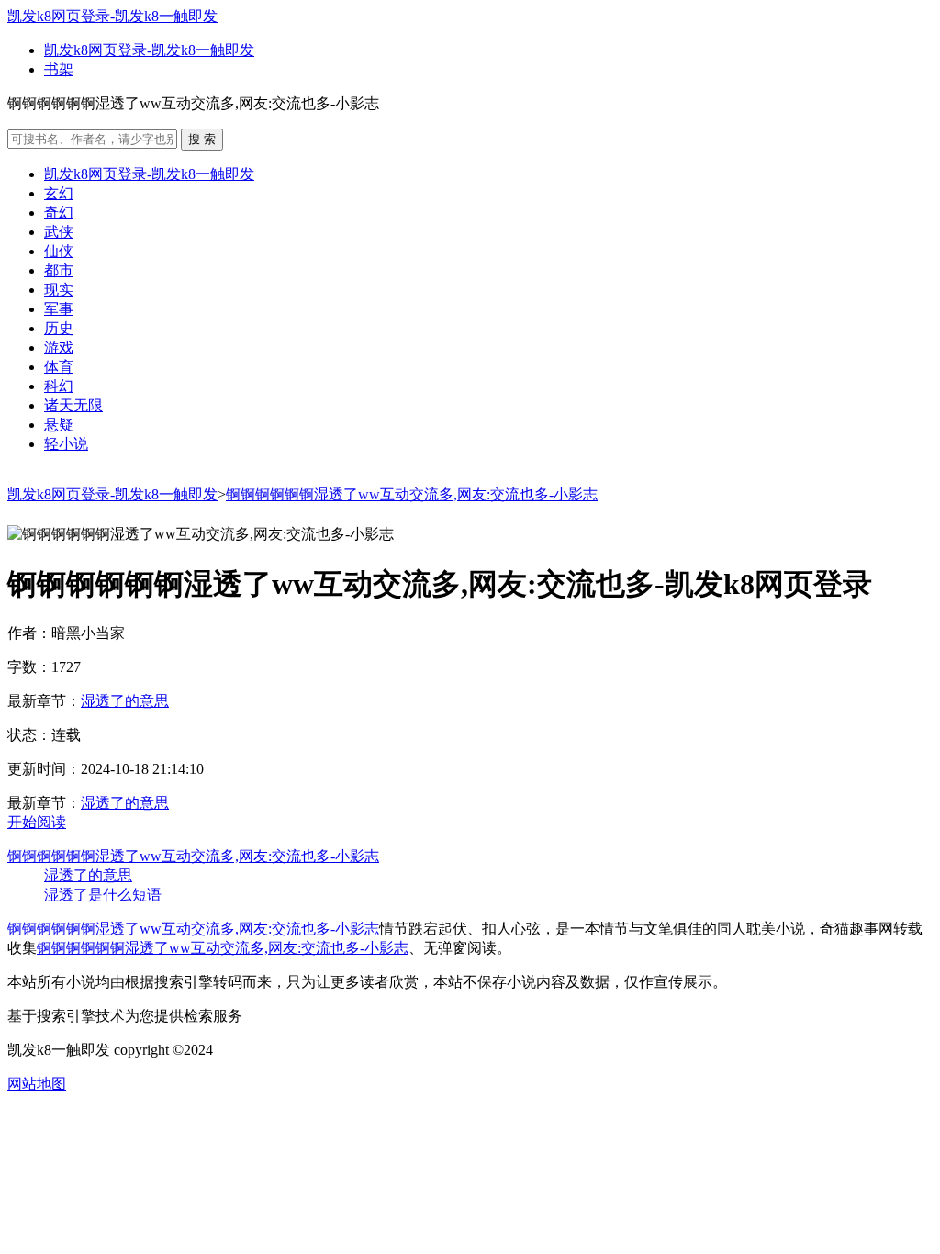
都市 (58, 270)
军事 (58, 309)
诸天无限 (73, 405)
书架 (58, 69)
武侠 (58, 232)
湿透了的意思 (125, 701)
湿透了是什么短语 (103, 894)
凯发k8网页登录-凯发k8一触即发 (112, 16)
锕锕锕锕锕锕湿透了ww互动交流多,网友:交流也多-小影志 (412, 494)
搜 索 (202, 139)
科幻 (58, 386)
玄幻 (58, 193)
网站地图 (36, 1084)
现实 (58, 289)
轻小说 (66, 444)
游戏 (58, 347)
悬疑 (58, 424)
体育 (58, 367)
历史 (58, 328)
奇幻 (58, 212)
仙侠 (58, 251)
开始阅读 (36, 822)
